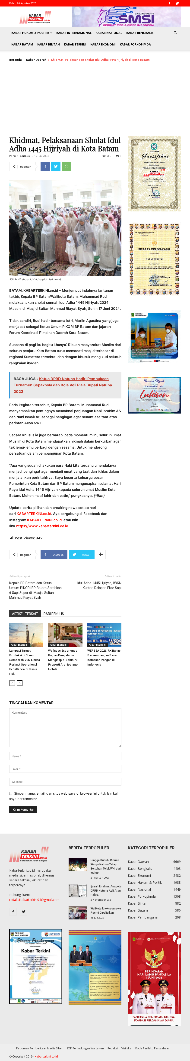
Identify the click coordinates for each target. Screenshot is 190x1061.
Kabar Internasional (74, 33)
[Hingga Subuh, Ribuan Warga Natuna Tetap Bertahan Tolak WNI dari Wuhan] (78, 864)
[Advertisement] (95, 100)
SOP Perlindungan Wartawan (85, 1048)
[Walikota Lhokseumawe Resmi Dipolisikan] (78, 912)
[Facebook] (169, 3)
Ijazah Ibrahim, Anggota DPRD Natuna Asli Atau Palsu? (106, 890)
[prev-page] (12, 683)
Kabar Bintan (48, 44)
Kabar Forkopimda (135, 44)
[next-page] (19, 683)
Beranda (15, 60)
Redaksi (25, 156)
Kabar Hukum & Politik (30, 33)
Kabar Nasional (109, 33)
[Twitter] (177, 3)
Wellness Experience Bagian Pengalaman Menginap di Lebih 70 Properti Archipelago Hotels (63, 660)
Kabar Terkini (75, 44)
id (66, 526)
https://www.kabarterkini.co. (40, 526)
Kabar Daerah (36, 60)
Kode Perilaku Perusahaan (152, 1048)
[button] (175, 33)
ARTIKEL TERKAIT (25, 614)
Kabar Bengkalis (140, 33)
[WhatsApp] (66, 166)
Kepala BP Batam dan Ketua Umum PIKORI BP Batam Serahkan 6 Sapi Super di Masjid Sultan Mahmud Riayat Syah (35, 590)
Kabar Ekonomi (103, 44)
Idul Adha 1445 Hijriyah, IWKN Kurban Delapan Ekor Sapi (99, 585)
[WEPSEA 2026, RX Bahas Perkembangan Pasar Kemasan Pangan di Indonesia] (104, 635)
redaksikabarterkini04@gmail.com (34, 899)
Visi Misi (126, 1048)
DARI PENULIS (54, 614)
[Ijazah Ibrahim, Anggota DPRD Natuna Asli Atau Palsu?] (78, 890)
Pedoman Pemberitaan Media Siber (39, 1048)
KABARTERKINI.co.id (34, 513)
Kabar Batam (22, 44)
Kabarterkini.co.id (46, 1056)
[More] (101, 554)
